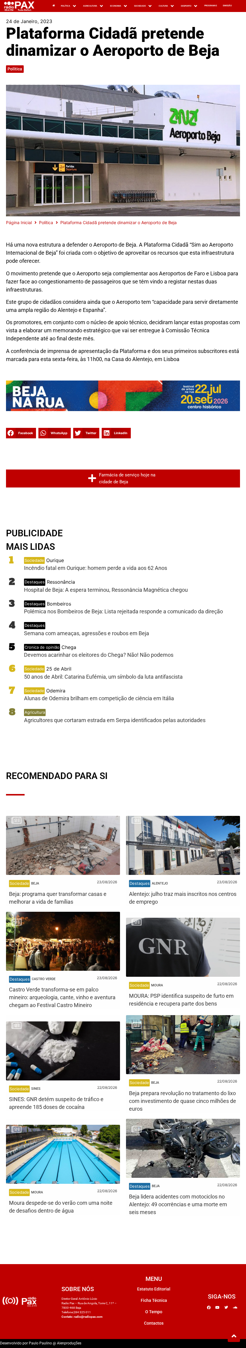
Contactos (154, 1323)
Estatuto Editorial (153, 1289)
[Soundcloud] (234, 1307)
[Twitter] (226, 1307)
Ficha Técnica (154, 1300)
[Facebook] (208, 1307)
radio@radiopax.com (88, 1316)
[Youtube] (217, 1307)
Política (15, 69)
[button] (21, 433)
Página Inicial (19, 222)
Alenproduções (69, 1343)
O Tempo (153, 1311)
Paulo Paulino (40, 1343)
